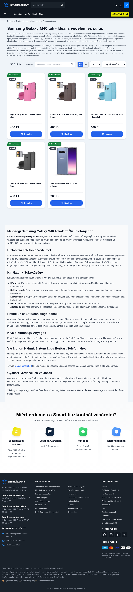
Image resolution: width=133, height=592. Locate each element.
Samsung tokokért (23, 366)
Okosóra (71, 505)
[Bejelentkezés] (120, 5)
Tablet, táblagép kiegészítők (79, 497)
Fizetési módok (108, 494)
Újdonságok (18, 14)
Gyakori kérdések (109, 512)
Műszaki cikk (40, 505)
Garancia (105, 516)
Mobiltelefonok (41, 508)
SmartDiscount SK (109, 523)
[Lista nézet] (85, 64)
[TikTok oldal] (118, 534)
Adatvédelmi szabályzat (111, 497)
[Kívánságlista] (115, 5)
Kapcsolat (106, 505)
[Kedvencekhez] (40, 106)
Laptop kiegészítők (43, 494)
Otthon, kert (72, 512)
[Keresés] (62, 5)
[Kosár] (126, 5)
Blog (41, 14)
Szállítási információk (110, 490)
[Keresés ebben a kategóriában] (72, 64)
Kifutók (34, 14)
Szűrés (17, 64)
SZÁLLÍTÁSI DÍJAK (120, 14)
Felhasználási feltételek (111, 501)
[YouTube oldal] (124, 534)
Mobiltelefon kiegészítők (45, 490)
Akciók (27, 14)
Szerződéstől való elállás (112, 519)
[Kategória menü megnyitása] (7, 14)
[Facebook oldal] (104, 534)
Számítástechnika (42, 501)
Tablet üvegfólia (41, 497)
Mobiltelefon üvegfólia (76, 487)
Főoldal (10, 21)
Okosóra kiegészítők (76, 490)
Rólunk (105, 487)
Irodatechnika (73, 501)
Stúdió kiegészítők (75, 508)
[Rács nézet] (80, 64)
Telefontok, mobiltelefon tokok (28, 21)
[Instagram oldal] (111, 534)
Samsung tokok (49, 21)
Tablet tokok (72, 494)
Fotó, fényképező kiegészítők (47, 512)
